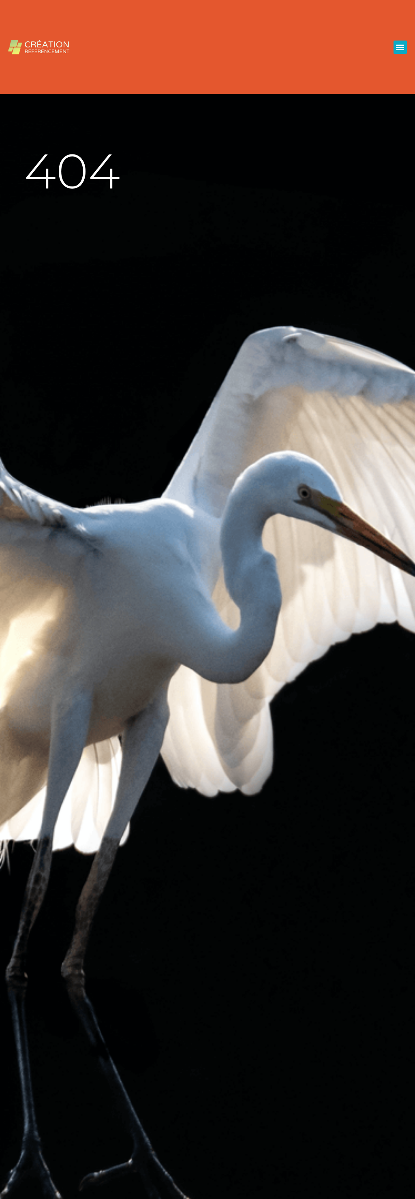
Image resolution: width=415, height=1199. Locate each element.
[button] (400, 47)
